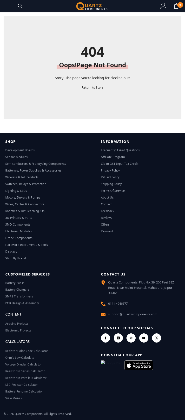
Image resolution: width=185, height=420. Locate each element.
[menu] (6, 6)
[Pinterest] (131, 338)
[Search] (20, 6)
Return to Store (92, 87)
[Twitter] (156, 338)
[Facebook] (105, 338)
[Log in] (163, 6)
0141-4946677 (118, 303)
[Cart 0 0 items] (176, 6)
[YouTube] (143, 338)
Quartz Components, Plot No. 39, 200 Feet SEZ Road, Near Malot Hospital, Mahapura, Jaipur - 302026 (141, 287)
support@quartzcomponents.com (132, 314)
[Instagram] (118, 338)
